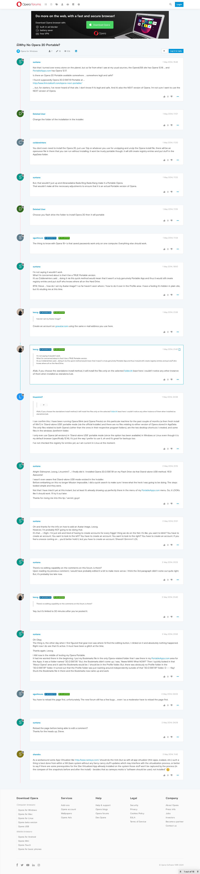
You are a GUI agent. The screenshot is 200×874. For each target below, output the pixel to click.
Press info (170, 809)
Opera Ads (66, 817)
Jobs (168, 813)
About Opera (172, 805)
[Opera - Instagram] (38, 865)
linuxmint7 (38, 397)
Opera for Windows (29, 51)
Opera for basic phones (30, 849)
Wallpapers (66, 813)
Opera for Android (27, 837)
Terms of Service (138, 821)
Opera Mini (23, 841)
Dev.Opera (101, 817)
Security (134, 805)
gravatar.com (61, 326)
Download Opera (101, 25)
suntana (36, 62)
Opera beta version (27, 822)
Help (98, 798)
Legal (133, 798)
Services (66, 798)
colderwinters (39, 142)
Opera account (68, 809)
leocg (35, 312)
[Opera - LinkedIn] (33, 865)
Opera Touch (24, 845)
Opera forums (102, 813)
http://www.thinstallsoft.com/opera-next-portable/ (57, 83)
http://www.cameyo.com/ (87, 760)
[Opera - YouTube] (28, 865)
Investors (170, 817)
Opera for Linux (25, 818)
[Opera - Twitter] (22, 865)
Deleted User (39, 114)
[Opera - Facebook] (17, 865)
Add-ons (65, 805)
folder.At (128, 371)
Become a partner (174, 821)
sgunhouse (38, 238)
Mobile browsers (24, 831)
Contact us (171, 826)
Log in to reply (176, 51)
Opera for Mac (25, 814)
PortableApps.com (42, 70)
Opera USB (23, 826)
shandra (37, 754)
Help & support (103, 805)
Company (172, 798)
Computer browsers (26, 805)
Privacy (133, 809)
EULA (132, 817)
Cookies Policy (137, 813)
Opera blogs (102, 809)
